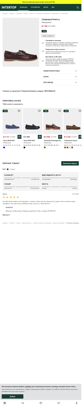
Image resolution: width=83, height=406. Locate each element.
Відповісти (6, 214)
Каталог (19, 13)
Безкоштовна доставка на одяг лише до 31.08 (39, 2)
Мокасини (55, 13)
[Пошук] (78, 7)
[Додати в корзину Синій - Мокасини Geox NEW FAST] (19, 136)
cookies (28, 386)
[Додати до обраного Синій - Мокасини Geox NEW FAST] (18, 111)
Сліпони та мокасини (43, 13)
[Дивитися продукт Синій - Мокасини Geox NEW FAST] (12, 120)
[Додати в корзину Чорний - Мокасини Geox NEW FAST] (39, 136)
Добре (12, 396)
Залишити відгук (70, 163)
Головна (5, 13)
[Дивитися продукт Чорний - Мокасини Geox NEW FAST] (32, 120)
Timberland (64, 13)
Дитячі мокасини (59, 222)
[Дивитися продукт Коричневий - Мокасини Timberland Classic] (71, 120)
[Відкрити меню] (23, 403)
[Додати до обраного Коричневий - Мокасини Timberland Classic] (78, 111)
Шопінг (12, 13)
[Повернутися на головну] (9, 7)
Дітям (26, 13)
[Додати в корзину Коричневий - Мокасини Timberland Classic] (79, 136)
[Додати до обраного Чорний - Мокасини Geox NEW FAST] (38, 111)
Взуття (32, 13)
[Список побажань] (59, 403)
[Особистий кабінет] (76, 403)
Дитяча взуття (27, 222)
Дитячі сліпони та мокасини (42, 222)
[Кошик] (41, 403)
